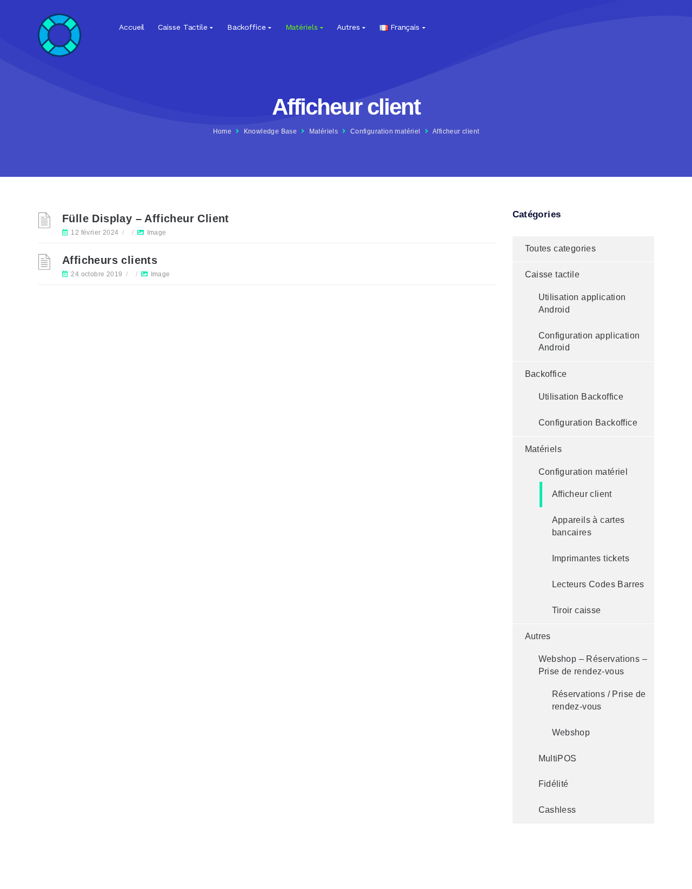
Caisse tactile (183, 27)
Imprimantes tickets (591, 558)
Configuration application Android (589, 342)
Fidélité (553, 783)
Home (222, 131)
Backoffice (246, 27)
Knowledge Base (270, 131)
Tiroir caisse (576, 610)
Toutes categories (560, 248)
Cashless (557, 809)
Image (157, 232)
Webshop (571, 732)
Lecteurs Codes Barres (598, 584)
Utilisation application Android (582, 303)
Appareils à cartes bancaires (588, 526)
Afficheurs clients (109, 260)
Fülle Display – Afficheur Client (145, 218)
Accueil (131, 27)
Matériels (301, 27)
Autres (348, 27)
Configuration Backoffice (588, 422)
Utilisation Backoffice (581, 396)
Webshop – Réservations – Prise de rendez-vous (593, 665)
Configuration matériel (385, 131)
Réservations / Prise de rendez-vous (599, 700)
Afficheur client (582, 494)
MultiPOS (557, 758)
